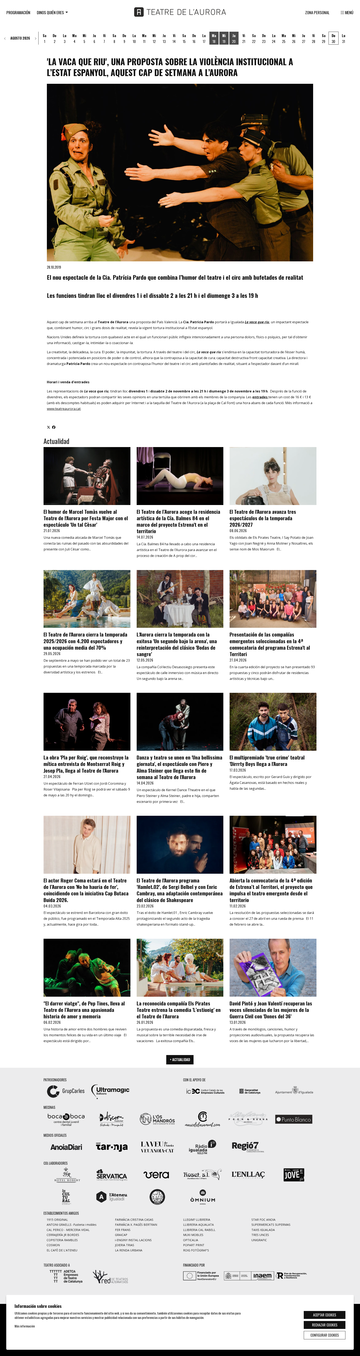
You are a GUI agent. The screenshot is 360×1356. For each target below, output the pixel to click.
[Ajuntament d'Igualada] (294, 1091)
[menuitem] (18, 12)
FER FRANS (122, 1230)
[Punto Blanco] (293, 1119)
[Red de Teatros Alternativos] (110, 1276)
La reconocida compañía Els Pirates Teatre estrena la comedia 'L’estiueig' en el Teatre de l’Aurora (179, 1009)
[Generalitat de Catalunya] (250, 1091)
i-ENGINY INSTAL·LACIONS (133, 1240)
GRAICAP (121, 1235)
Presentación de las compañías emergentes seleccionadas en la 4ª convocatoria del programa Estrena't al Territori (270, 644)
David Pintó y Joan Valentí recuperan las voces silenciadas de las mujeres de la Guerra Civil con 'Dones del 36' (271, 1009)
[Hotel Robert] (66, 1174)
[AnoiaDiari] (66, 1146)
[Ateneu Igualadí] (111, 1196)
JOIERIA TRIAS (124, 1245)
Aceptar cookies (324, 1314)
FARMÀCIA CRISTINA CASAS (134, 1220)
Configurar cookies (324, 1335)
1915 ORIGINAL (57, 1220)
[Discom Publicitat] (111, 1119)
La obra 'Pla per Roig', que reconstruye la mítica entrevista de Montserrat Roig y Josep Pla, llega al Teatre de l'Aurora (86, 763)
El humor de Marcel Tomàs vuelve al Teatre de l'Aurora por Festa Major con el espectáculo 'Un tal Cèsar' (86, 518)
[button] (5, 38)
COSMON (53, 1245)
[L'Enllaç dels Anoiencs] (248, 1174)
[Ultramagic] (110, 1091)
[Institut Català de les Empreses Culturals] (205, 1091)
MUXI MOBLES (193, 1235)
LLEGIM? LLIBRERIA (196, 1220)
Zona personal (317, 12)
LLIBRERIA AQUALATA (198, 1225)
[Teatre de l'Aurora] (180, 13)
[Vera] (157, 1174)
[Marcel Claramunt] (202, 1119)
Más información (25, 1326)
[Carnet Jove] (293, 1174)
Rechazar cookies (324, 1324)
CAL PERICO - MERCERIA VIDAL (68, 1230)
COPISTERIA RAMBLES (62, 1240)
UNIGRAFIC (259, 1240)
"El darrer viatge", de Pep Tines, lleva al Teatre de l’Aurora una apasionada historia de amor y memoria (84, 1009)
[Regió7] (248, 1146)
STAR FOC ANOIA (263, 1220)
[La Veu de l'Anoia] (157, 1146)
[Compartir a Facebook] (53, 427)
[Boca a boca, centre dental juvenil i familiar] (66, 1119)
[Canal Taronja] (111, 1146)
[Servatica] (111, 1174)
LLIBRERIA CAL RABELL (199, 1230)
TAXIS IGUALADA (263, 1230)
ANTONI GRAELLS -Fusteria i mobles (71, 1225)
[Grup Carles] (66, 1091)
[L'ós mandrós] (157, 1119)
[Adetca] (66, 1276)
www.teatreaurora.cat (64, 408)
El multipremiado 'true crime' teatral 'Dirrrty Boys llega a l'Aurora (267, 760)
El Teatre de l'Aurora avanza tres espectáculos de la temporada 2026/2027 (263, 518)
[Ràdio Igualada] (202, 1146)
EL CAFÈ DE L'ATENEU (62, 1250)
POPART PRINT (193, 1245)
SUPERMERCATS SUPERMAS (270, 1225)
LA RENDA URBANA (128, 1250)
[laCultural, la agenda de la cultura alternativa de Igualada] (66, 1196)
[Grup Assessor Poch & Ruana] (248, 1119)
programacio (55, 80)
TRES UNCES (260, 1235)
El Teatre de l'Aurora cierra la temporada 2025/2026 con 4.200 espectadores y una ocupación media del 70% (85, 640)
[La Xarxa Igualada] (157, 1196)
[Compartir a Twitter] (48, 427)
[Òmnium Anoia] (202, 1196)
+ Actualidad (180, 1059)
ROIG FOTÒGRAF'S (196, 1250)
